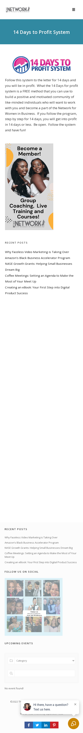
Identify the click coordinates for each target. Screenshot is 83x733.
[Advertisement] (34, 409)
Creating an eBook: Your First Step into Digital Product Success (41, 562)
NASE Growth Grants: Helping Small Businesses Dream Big (39, 548)
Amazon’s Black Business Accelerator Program (37, 258)
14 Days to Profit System (41, 32)
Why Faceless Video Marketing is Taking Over (37, 252)
